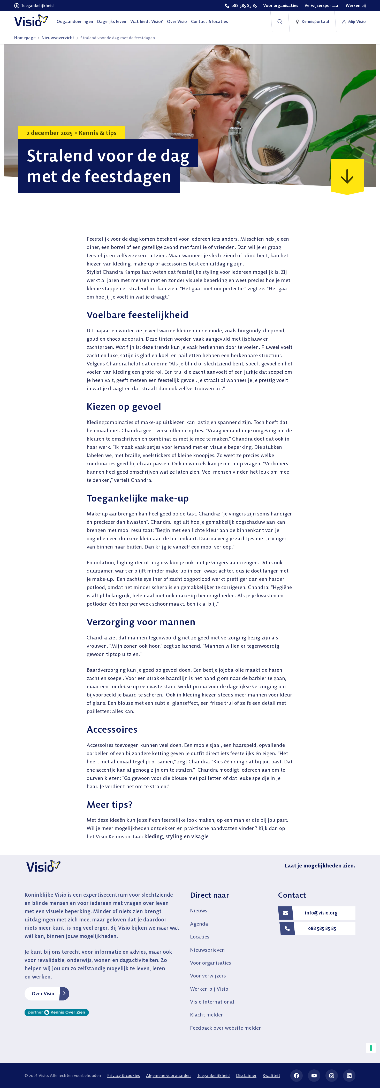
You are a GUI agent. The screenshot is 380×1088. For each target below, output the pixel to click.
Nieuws (198, 910)
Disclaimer (246, 1075)
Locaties (199, 936)
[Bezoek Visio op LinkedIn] (349, 1075)
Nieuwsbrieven (207, 949)
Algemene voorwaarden (168, 1075)
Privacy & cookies (123, 1075)
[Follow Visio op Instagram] (331, 1075)
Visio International (212, 1001)
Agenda (199, 923)
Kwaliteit (271, 1075)
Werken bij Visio (209, 988)
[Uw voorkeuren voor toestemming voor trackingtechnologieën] (371, 1048)
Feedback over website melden (226, 1027)
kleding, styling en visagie (176, 836)
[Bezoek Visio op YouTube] (314, 1075)
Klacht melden (207, 1014)
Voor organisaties (210, 962)
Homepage (25, 37)
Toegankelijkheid (213, 1075)
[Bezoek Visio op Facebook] (296, 1075)
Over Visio (43, 994)
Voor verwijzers (208, 975)
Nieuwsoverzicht (58, 37)
